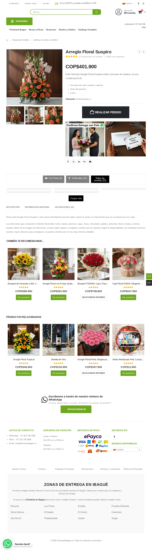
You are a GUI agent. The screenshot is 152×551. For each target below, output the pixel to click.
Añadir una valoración (115, 57)
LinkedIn (79, 161)
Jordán (81, 518)
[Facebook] (139, 3)
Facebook (68, 161)
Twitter (73, 161)
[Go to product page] (24, 264)
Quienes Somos (19, 469)
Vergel (114, 518)
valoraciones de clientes (91, 57)
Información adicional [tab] (37, 207)
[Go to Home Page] (7, 40)
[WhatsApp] (143, 3)
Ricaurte (15, 505)
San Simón (16, 518)
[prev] (139, 52)
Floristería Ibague (18, 29)
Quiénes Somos (31, 3)
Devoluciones (87, 469)
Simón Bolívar (17, 512)
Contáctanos (14, 3)
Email (90, 161)
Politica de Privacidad (133, 469)
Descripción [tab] (13, 207)
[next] (144, 52)
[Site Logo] (18, 12)
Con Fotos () (55, 178)
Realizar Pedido (108, 112)
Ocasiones (51, 29)
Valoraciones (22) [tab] (64, 207)
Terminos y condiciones (110, 469)
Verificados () (79, 178)
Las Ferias (49, 505)
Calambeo (116, 512)
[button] (127, 449)
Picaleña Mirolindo (120, 505)
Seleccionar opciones (93, 297)
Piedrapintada (50, 518)
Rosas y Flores (36, 29)
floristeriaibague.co (83, 99)
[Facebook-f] (114, 436)
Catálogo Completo (87, 29)
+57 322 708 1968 (27, 436)
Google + (84, 161)
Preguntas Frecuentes (64, 469)
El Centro (82, 512)
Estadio (81, 505)
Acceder (46, 3)
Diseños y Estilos (67, 29)
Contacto (42, 469)
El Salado (48, 512)
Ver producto (24, 297)
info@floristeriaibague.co (26, 443)
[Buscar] (96, 12)
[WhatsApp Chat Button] (7, 543)
